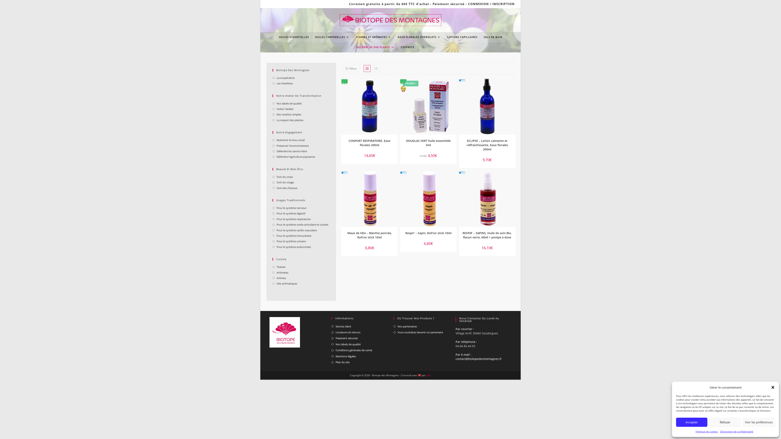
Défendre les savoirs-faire (292, 151)
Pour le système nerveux (292, 208)
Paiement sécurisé (449, 4)
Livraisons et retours (348, 332)
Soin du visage (285, 182)
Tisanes (281, 267)
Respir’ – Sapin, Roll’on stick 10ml (428, 233)
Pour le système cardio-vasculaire (297, 230)
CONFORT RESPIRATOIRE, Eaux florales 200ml (369, 143)
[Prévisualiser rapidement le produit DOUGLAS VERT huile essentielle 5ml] (454, 85)
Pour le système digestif (291, 213)
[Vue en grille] (367, 68)
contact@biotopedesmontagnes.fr (479, 359)
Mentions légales (346, 356)
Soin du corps (285, 177)
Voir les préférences (759, 422)
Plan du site (343, 362)
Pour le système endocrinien (294, 247)
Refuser (725, 422)
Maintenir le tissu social (291, 140)
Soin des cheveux (287, 188)
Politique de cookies (707, 431)
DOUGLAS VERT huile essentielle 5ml (428, 143)
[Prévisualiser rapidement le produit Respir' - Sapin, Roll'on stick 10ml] (454, 178)
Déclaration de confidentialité (736, 431)
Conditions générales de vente (354, 350)
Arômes (281, 278)
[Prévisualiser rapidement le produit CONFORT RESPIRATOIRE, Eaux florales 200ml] (396, 85)
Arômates (282, 272)
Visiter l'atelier (285, 109)
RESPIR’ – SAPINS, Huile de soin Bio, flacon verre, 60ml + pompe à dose (487, 235)
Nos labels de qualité (289, 103)
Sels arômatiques (287, 283)
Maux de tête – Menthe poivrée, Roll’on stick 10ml (369, 235)
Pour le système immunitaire (294, 236)
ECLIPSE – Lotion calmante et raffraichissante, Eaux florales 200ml (487, 145)
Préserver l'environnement (293, 146)
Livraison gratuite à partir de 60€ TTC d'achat (389, 4)
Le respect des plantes (290, 120)
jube (428, 375)
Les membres (285, 83)
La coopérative (286, 78)
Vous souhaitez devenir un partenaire (420, 332)
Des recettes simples (289, 114)
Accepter (692, 422)
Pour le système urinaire (291, 241)
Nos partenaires (407, 326)
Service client (343, 326)
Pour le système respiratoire (294, 219)
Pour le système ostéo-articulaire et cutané (302, 224)
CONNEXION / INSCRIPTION (491, 4)
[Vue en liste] (376, 68)
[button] (773, 387)
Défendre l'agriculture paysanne (296, 157)
